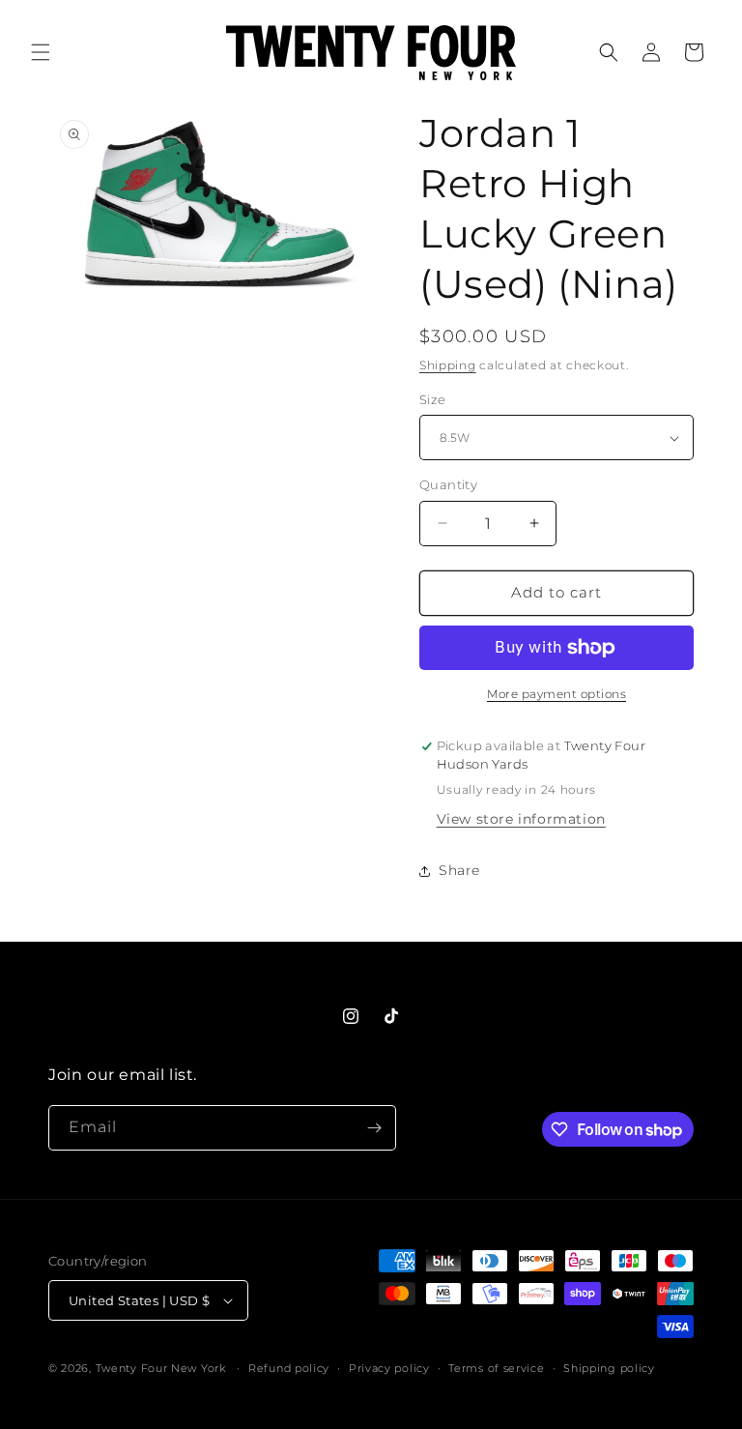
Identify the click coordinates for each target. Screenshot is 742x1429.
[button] (40, 52)
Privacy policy (389, 1368)
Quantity (448, 484)
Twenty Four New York (161, 1368)
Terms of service (496, 1368)
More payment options (556, 693)
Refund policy (288, 1368)
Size (432, 399)
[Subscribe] (374, 1128)
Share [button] (459, 870)
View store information (521, 819)
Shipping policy (609, 1368)
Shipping (447, 365)
